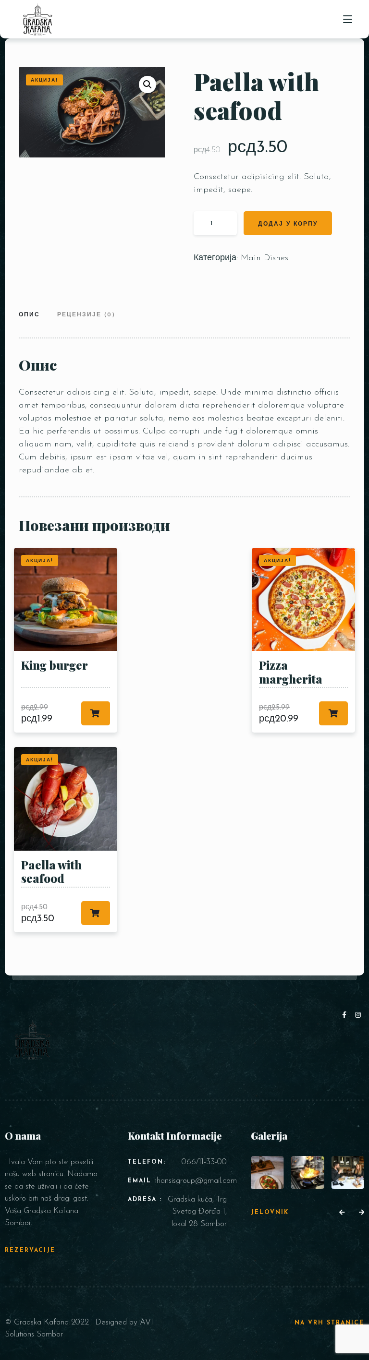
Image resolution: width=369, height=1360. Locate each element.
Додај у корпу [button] (95, 713)
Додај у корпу (288, 224)
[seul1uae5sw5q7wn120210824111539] (307, 1172)
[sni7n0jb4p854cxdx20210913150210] (267, 1172)
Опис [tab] (29, 315)
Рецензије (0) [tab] (86, 315)
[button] (147, 84)
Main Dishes (264, 258)
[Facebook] (346, 1015)
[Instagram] (358, 1015)
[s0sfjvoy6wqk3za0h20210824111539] (347, 1172)
